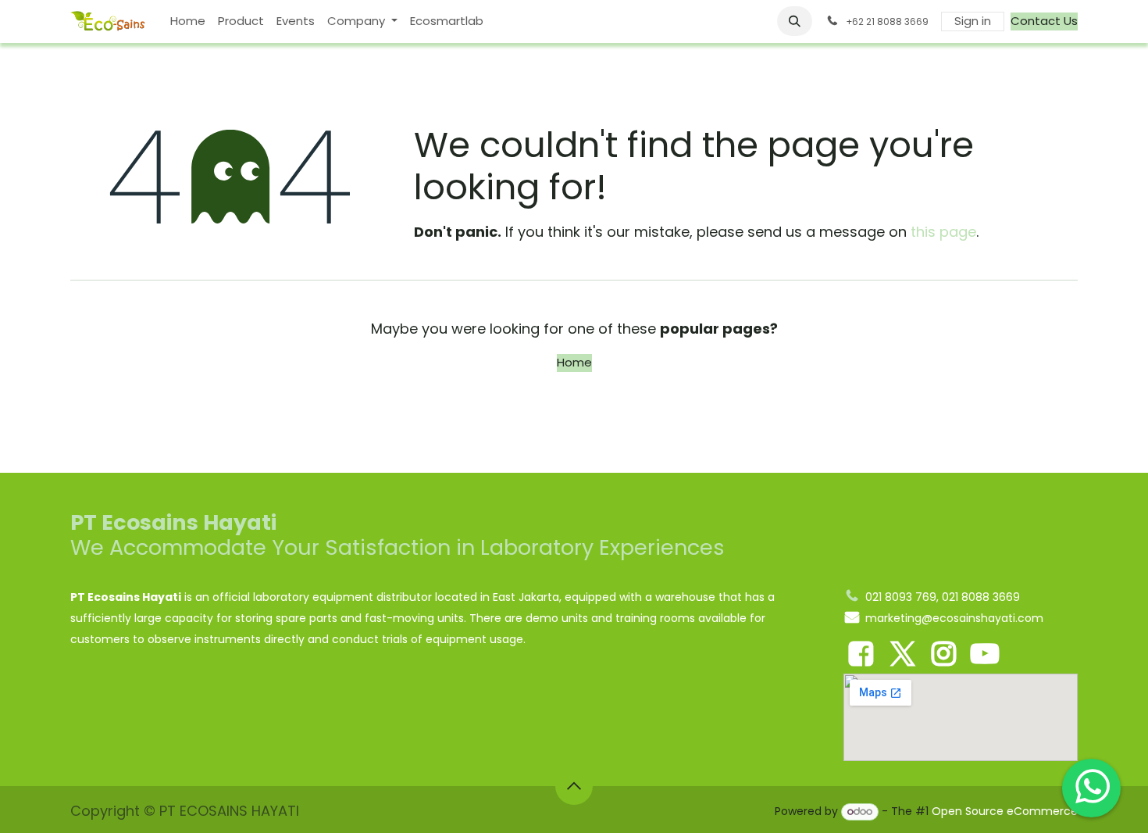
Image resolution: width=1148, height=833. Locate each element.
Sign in (972, 21)
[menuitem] (188, 21)
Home (574, 362)
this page (943, 231)
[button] (795, 21)
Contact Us (1044, 21)
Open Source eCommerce (1005, 811)
